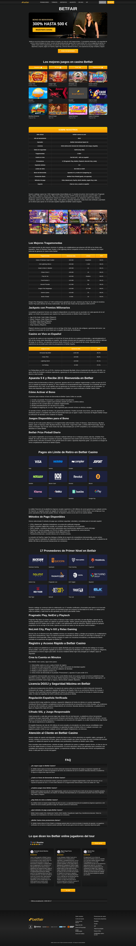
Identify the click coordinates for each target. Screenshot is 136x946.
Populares (37, 67)
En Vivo (57, 67)
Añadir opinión (98, 843)
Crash (76, 67)
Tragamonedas (97, 67)
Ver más (68, 890)
